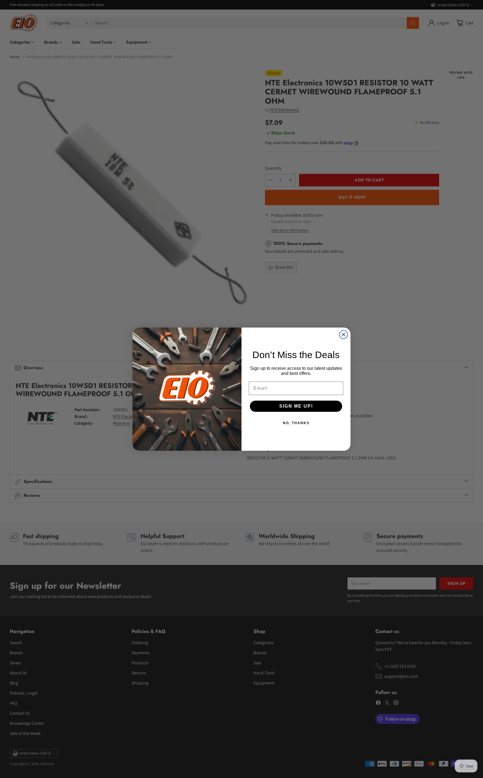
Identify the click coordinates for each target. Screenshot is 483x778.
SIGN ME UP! (296, 406)
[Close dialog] (343, 334)
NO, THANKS (296, 423)
